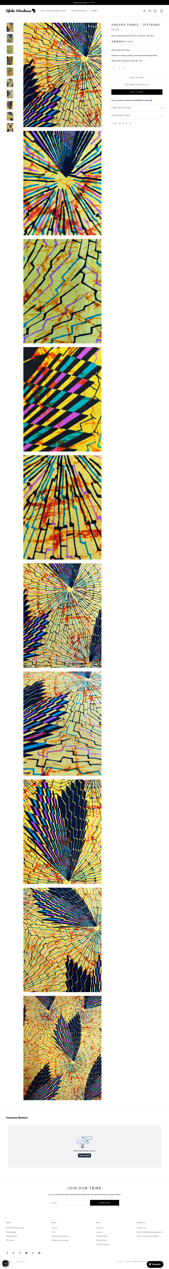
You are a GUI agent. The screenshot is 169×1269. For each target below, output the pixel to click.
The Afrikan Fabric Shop (15, 1228)
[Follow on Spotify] (39, 1253)
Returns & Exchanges (60, 1240)
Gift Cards (10, 1240)
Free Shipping (80, 2)
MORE (94, 11)
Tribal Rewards (101, 1236)
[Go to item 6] (10, 83)
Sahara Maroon (12, 1236)
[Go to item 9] (10, 116)
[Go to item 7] (10, 94)
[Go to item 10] (10, 127)
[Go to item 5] (10, 71)
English (21, 1262)
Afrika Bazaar (11, 1232)
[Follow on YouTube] (26, 1253)
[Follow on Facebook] (7, 1253)
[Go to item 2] (10, 38)
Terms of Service (102, 1244)
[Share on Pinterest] (127, 123)
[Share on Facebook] (120, 123)
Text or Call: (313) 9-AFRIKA (148, 1236)
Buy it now (137, 92)
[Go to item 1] (10, 27)
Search (54, 1228)
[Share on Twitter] (123, 123)
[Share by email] (130, 123)
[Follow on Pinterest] (20, 1253)
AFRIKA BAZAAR (79, 11)
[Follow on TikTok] (33, 1253)
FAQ (53, 1232)
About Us (99, 1228)
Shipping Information (60, 1236)
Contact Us (141, 1228)
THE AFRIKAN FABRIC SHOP (54, 11)
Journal (99, 1232)
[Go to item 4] (10, 60)
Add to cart (137, 78)
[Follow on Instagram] (13, 1253)
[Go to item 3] (10, 49)
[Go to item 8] (10, 105)
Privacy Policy (101, 1240)
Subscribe (104, 1203)
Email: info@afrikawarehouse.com (150, 1232)
